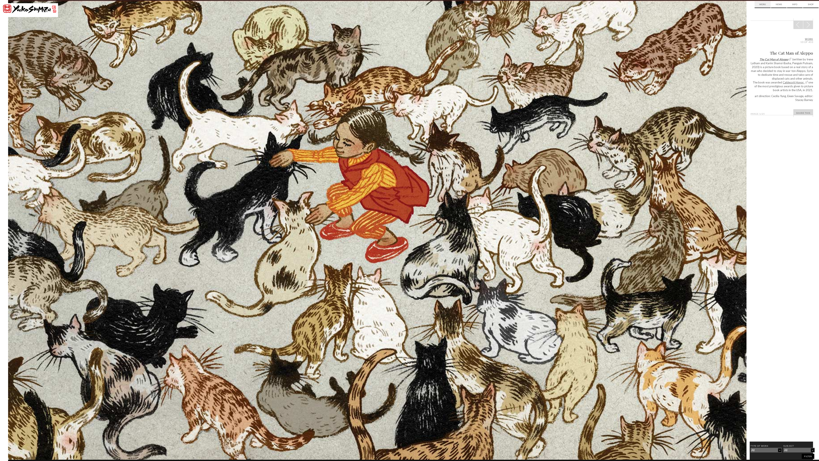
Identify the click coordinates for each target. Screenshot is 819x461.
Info (794, 4)
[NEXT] (798, 25)
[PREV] (808, 25)
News (779, 4)
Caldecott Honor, (794, 82)
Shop (810, 4)
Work (762, 4)
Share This (803, 113)
